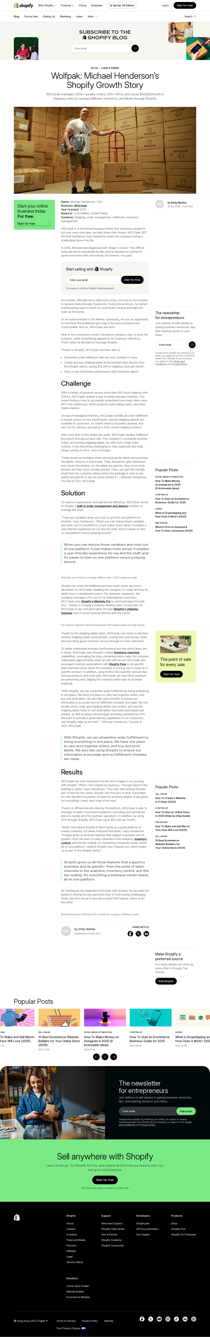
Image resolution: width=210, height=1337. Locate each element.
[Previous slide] (96, 1056)
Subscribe (186, 1111)
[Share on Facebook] (130, 934)
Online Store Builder (77, 1286)
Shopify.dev (143, 1223)
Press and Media (75, 1240)
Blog (16, 16)
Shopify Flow (117, 664)
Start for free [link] (132, 279)
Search (188, 16)
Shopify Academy (111, 1240)
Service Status (74, 1262)
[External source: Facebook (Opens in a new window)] (142, 1319)
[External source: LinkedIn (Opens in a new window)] (185, 1319)
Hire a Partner (109, 1234)
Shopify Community (112, 1245)
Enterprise (96, 5)
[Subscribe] (135, 48)
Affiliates (71, 1251)
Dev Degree (143, 1234)
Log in (165, 5)
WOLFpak (80, 205)
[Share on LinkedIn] (146, 934)
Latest (79, 16)
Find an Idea (31, 16)
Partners (71, 1245)
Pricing (82, 5)
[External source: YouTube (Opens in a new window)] (159, 1319)
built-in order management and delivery (103, 506)
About (69, 1223)
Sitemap (108, 1320)
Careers (70, 1228)
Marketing (65, 16)
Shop (174, 1223)
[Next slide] (113, 1056)
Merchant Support (112, 1223)
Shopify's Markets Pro (96, 601)
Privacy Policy (179, 364)
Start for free (185, 5)
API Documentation (147, 1228)
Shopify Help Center (113, 1228)
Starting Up (49, 16)
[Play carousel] (105, 1056)
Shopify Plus (178, 1228)
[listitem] (105, 1028)
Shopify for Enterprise (183, 1234)
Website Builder (75, 1291)
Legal (69, 1256)
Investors (71, 1234)
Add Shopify (166, 981)
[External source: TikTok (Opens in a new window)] (176, 1319)
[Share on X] (138, 934)
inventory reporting (126, 652)
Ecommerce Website (78, 1297)
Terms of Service (66, 1320)
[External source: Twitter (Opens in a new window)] (150, 1319)
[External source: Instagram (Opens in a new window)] (167, 1319)
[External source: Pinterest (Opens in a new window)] (193, 1319)
